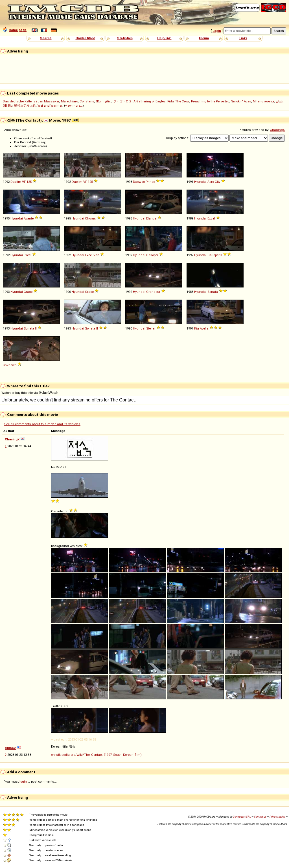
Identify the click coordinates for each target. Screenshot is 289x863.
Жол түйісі (103, 101)
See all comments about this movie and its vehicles (42, 424)
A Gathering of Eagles (149, 101)
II (221, 255)
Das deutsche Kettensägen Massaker (31, 101)
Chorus (90, 218)
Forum (204, 38)
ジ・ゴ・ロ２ (122, 101)
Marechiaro (69, 101)
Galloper (152, 255)
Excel (211, 218)
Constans (87, 101)
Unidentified (85, 38)
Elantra (151, 218)
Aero (210, 182)
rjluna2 (10, 748)
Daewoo (139, 182)
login (23, 781)
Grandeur (153, 292)
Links (243, 38)
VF (24, 182)
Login (217, 31)
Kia (196, 328)
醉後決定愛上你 (25, 105)
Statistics (125, 38)
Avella (204, 328)
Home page (18, 30)
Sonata (212, 292)
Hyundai (200, 182)
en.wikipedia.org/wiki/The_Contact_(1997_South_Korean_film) (96, 755)
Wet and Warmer (50, 105)
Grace (28, 292)
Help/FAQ (164, 38)
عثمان (280, 101)
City (217, 182)
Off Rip (7, 105)
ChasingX (277, 130)
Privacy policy (277, 816)
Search (46, 38)
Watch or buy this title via (20, 393)
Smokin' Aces (241, 101)
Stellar (151, 328)
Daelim (15, 182)
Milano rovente (263, 101)
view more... (74, 105)
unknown (10, 365)
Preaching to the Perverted (210, 101)
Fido (170, 101)
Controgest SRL (242, 816)
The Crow (182, 101)
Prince (150, 182)
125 (29, 182)
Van (96, 255)
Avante (29, 218)
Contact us (260, 816)
